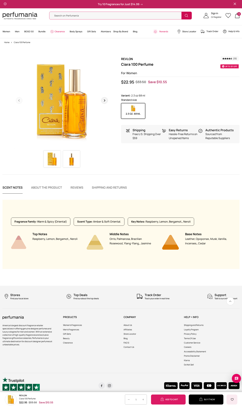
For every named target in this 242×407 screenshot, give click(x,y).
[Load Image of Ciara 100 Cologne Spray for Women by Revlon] (52, 159)
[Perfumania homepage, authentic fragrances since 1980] (19, 15)
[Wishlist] (229, 15)
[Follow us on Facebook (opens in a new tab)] (101, 385)
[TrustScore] (21, 385)
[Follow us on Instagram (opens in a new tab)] (109, 385)
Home (6, 42)
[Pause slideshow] (5, 4)
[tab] (12, 190)
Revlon (127, 59)
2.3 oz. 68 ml (133, 113)
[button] (212, 15)
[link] (230, 301)
